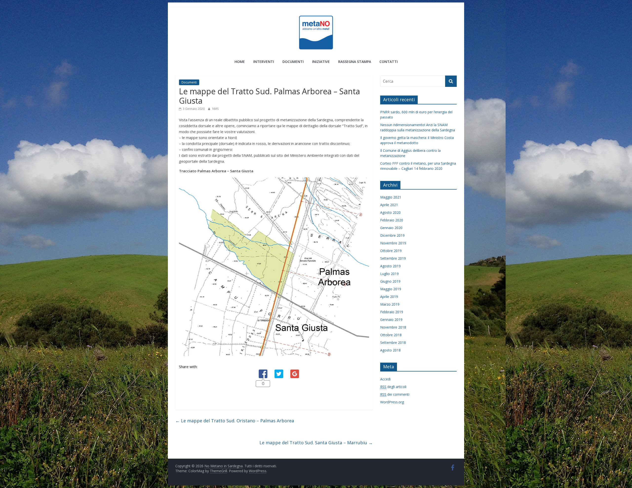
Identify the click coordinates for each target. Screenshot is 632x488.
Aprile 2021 (389, 204)
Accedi (385, 379)
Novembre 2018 (393, 327)
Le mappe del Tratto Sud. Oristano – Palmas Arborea (234, 421)
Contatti (388, 61)
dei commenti (394, 394)
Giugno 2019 (390, 281)
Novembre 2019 (393, 243)
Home (240, 61)
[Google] (294, 369)
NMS (215, 109)
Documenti (293, 61)
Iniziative (321, 61)
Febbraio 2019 (391, 312)
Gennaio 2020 (391, 227)
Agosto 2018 (390, 350)
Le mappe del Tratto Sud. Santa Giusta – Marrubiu (316, 443)
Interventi (263, 61)
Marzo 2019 (389, 304)
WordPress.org (392, 402)
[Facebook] (263, 369)
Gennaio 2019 (391, 319)
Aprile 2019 (389, 296)
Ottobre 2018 (391, 334)
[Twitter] (279, 369)
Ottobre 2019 (391, 250)
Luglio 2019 (389, 273)
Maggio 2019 (390, 289)
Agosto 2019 (390, 266)
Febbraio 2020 (391, 220)
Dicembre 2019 (392, 235)
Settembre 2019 (393, 258)
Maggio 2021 (390, 197)
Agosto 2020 (390, 212)
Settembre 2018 (393, 342)
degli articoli (393, 386)
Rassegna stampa (354, 61)
